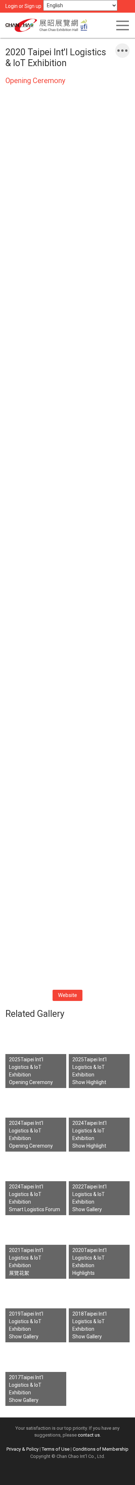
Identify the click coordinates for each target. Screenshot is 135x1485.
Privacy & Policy (22, 1449)
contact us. (89, 1435)
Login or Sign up (23, 6)
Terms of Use (55, 1449)
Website (67, 995)
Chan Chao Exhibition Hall (48, 25)
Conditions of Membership (101, 1449)
